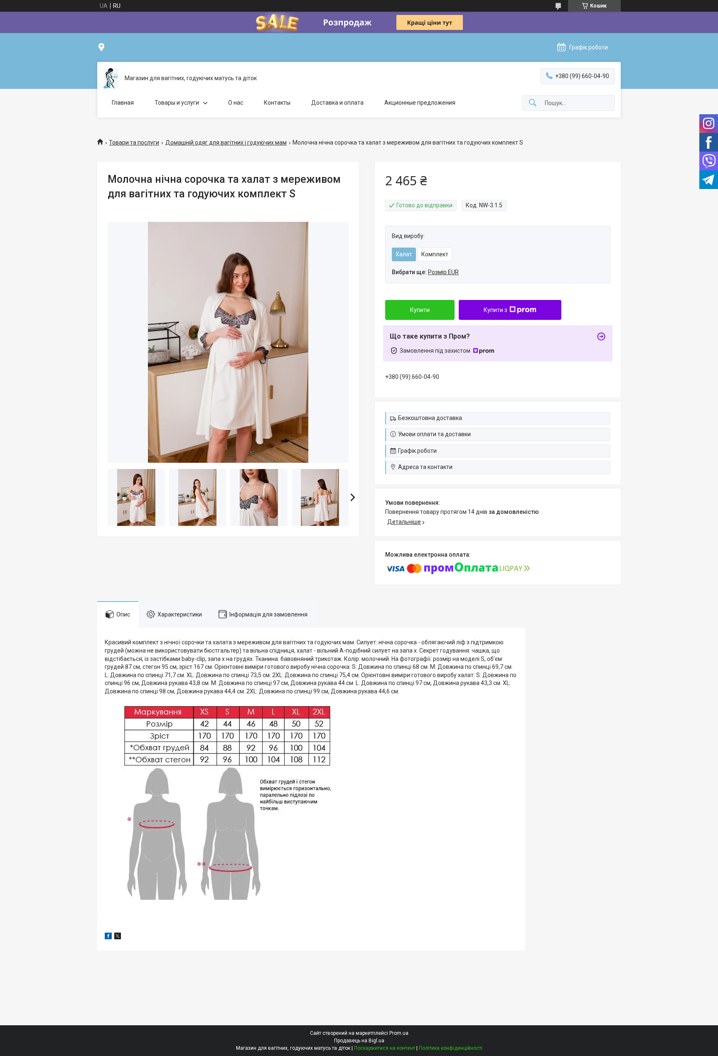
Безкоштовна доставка (430, 418)
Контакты (277, 102)
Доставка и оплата (337, 102)
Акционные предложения (419, 102)
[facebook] (108, 937)
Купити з (495, 310)
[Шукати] (532, 103)
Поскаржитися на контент (384, 1048)
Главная (123, 102)
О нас (235, 102)
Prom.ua (398, 1033)
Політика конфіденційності (450, 1048)
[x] (117, 937)
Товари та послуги (134, 142)
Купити (420, 310)
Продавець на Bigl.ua (359, 1041)
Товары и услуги (177, 102)
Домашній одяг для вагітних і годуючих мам (226, 142)
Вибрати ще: (425, 272)
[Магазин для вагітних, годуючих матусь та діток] (110, 78)
